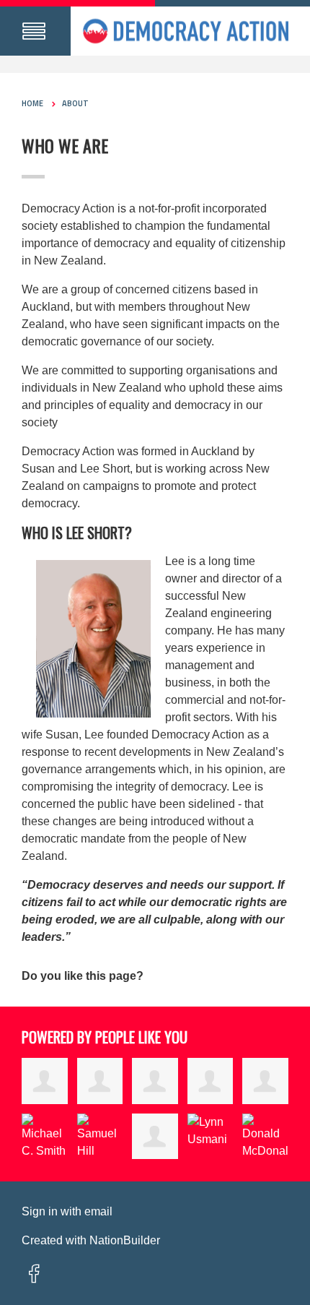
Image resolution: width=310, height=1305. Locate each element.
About (75, 103)
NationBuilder (124, 1240)
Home (32, 103)
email (98, 1211)
